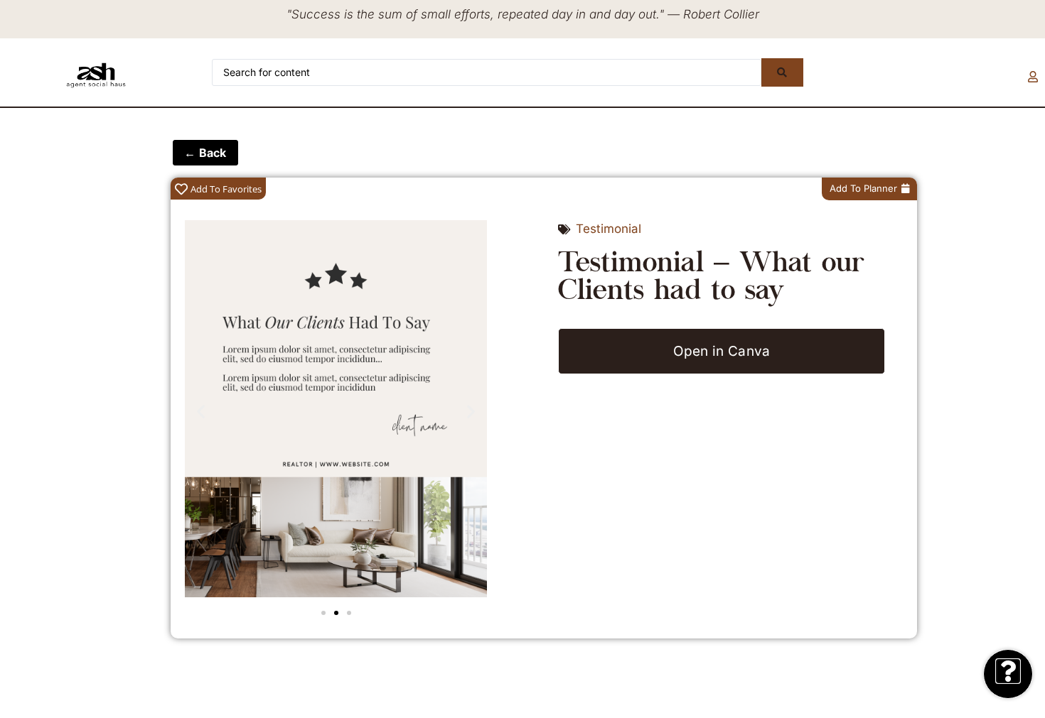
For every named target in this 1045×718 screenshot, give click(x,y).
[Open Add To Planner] (905, 189)
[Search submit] (782, 72)
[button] (201, 411)
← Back (205, 153)
